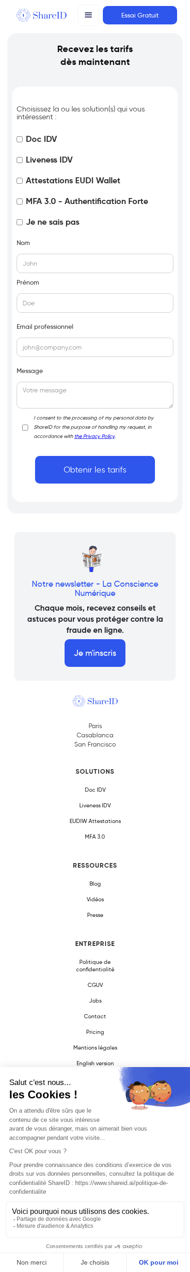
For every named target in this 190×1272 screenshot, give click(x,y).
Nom (23, 243)
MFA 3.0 (95, 836)
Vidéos (95, 899)
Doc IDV (95, 789)
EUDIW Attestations (95, 820)
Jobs (95, 1000)
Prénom (28, 282)
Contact (95, 1016)
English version (95, 1063)
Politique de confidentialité (95, 965)
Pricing (95, 1031)
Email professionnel (45, 326)
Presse (95, 914)
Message (30, 371)
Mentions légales (95, 1047)
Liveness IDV (95, 805)
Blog (95, 883)
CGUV (95, 984)
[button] (88, 15)
